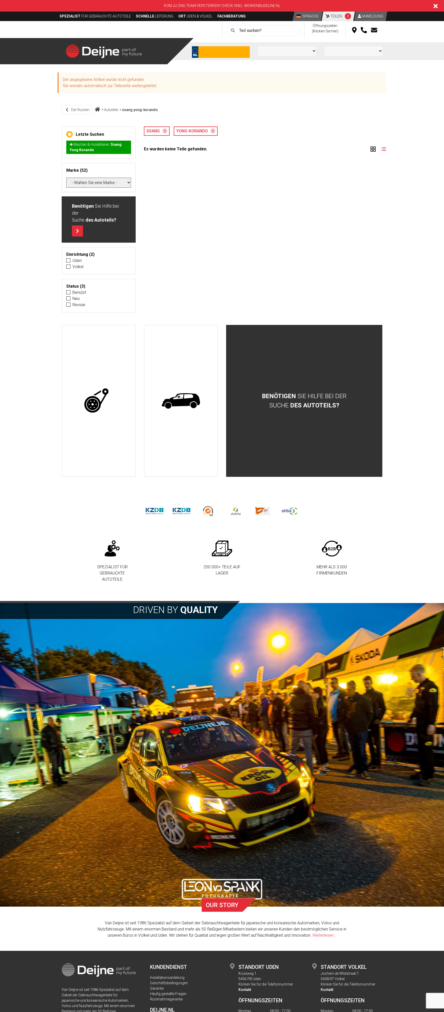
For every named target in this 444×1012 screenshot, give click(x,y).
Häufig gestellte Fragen (168, 994)
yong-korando (193, 131)
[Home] (97, 110)
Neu (76, 298)
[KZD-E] (155, 510)
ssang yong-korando (140, 110)
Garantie (157, 988)
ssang (154, 131)
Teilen (339, 16)
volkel (78, 266)
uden (77, 260)
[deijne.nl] (104, 50)
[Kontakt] (374, 30)
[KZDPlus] (182, 510)
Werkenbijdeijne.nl (262, 6)
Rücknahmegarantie (166, 999)
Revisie (78, 304)
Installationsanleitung (167, 977)
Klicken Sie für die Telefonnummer (265, 984)
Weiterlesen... (324, 935)
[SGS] (208, 510)
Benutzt (79, 292)
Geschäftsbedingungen (169, 983)
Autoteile (111, 110)
